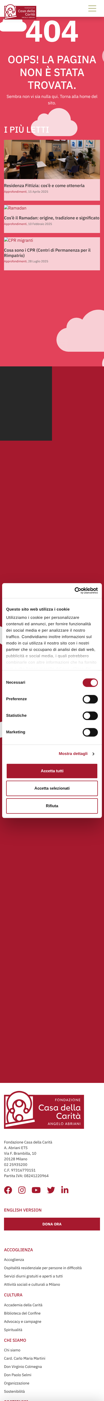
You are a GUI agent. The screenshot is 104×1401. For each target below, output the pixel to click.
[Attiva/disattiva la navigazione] (92, 8)
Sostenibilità (14, 1391)
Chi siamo (12, 1350)
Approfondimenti (15, 192)
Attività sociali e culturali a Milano (32, 1284)
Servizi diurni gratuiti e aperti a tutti (33, 1276)
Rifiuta (52, 806)
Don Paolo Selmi (17, 1374)
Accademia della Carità (23, 1305)
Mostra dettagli (73, 753)
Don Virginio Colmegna (23, 1366)
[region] (52, 634)
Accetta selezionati (52, 788)
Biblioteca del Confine (22, 1313)
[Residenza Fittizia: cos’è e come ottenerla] (53, 159)
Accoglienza (14, 1259)
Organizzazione (16, 1383)
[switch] (90, 699)
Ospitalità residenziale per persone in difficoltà (43, 1267)
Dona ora (52, 1224)
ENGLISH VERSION (23, 1210)
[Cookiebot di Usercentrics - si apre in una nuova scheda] (75, 590)
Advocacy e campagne (22, 1321)
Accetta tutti (52, 771)
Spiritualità (13, 1329)
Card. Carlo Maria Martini (24, 1358)
